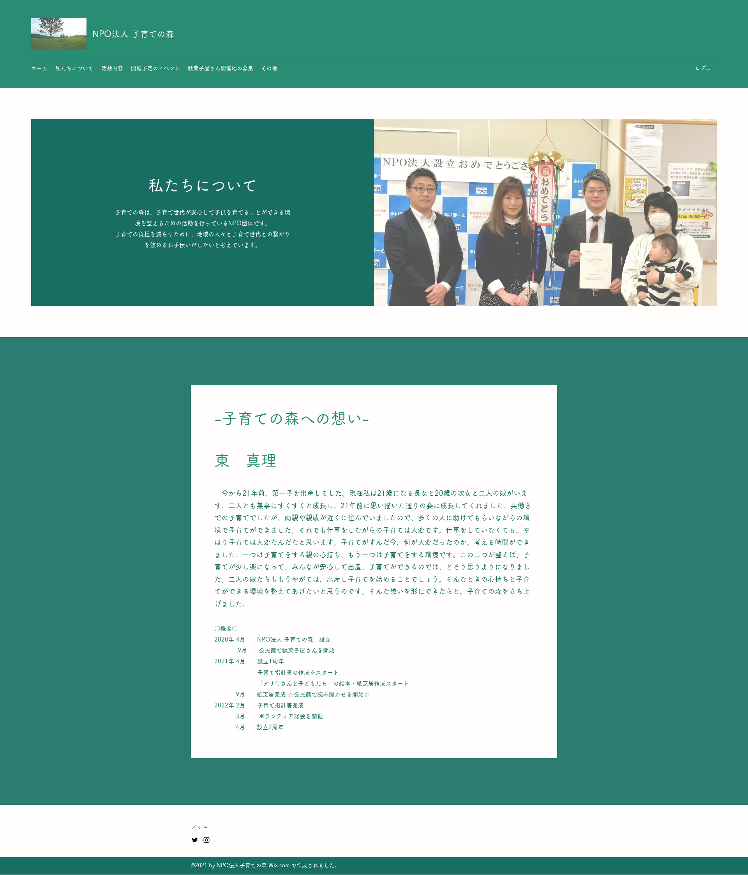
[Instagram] (206, 840)
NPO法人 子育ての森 (133, 34)
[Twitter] (195, 840)
